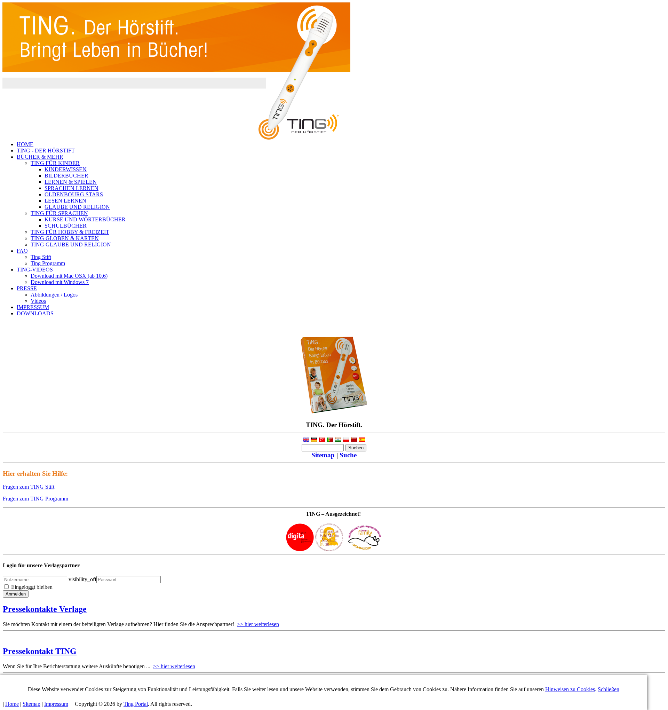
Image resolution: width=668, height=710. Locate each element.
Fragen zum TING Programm (35, 499)
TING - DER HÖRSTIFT (46, 150)
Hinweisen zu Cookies (570, 689)
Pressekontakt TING (40, 651)
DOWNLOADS (35, 313)
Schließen (608, 689)
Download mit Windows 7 (60, 282)
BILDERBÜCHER (66, 176)
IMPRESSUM (33, 307)
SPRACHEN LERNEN (71, 188)
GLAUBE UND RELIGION (77, 207)
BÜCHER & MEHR (40, 157)
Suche (348, 455)
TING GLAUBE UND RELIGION (71, 244)
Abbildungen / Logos (54, 295)
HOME (25, 144)
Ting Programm (48, 263)
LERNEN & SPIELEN (71, 182)
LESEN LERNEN (65, 201)
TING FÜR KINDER (55, 163)
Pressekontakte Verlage (45, 609)
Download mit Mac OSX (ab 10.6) (69, 276)
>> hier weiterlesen (258, 624)
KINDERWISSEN (66, 169)
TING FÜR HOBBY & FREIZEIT (70, 232)
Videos (38, 301)
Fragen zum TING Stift (28, 487)
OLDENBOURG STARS (74, 194)
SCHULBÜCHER (66, 226)
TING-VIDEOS (35, 270)
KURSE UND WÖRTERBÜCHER (85, 219)
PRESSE (27, 288)
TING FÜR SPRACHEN (59, 213)
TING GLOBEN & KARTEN (65, 238)
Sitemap (323, 455)
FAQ (22, 251)
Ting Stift (41, 257)
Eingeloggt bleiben (32, 587)
